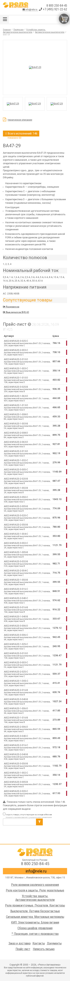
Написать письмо (44, 949)
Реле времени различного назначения (35, 885)
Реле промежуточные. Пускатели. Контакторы (35, 905)
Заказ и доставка (20, 943)
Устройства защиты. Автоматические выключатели (35, 898)
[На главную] (15, 5)
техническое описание (20, 119)
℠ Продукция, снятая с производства (35, 934)
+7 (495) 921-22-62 (54, 9)
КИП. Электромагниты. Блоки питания (35, 922)
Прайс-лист (23, 949)
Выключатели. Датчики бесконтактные (35, 911)
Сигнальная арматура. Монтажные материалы (35, 917)
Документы (54, 943)
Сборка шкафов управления (35, 928)
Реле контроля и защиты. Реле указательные (35, 890)
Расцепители (12, 307)
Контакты (38, 943)
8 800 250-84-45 (56, 5)
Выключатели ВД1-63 (17, 312)
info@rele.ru (31, 9)
